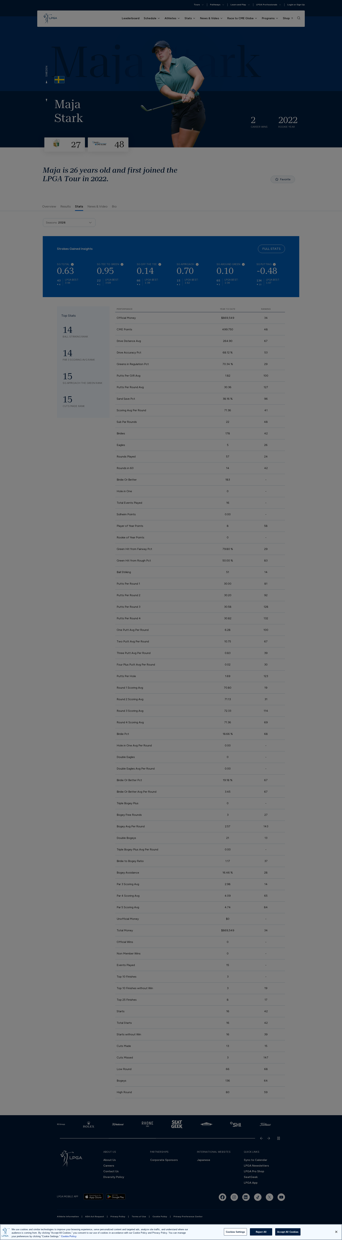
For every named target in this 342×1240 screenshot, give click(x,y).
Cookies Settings (235, 1231)
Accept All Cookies (287, 1231)
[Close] (336, 1232)
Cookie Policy (68, 1236)
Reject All (261, 1231)
